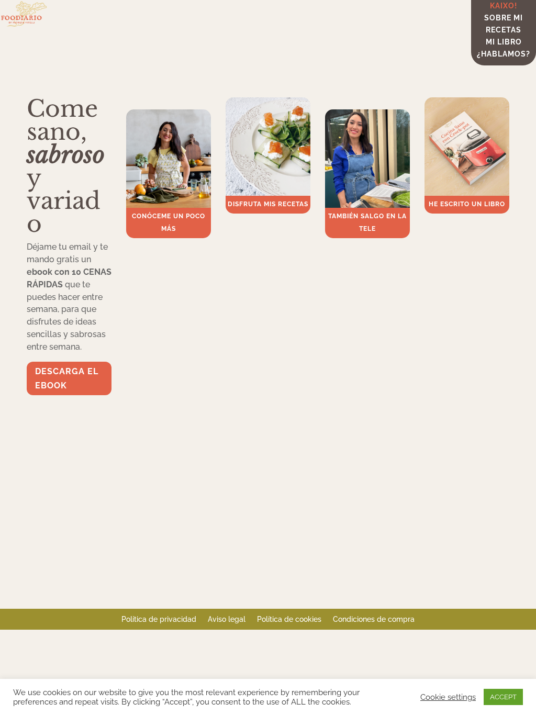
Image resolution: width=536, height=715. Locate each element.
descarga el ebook (66, 378)
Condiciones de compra (374, 619)
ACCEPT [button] (503, 697)
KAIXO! (503, 7)
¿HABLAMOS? (503, 55)
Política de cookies (289, 619)
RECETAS (503, 31)
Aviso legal (226, 619)
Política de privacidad (158, 619)
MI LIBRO (504, 43)
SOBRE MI (503, 19)
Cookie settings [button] (448, 696)
